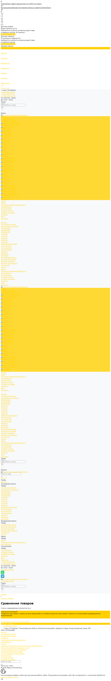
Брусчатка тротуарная (9, 226)
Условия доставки (8, 213)
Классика (4, 254)
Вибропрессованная (9, 244)
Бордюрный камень (8, 258)
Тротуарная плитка (8, 224)
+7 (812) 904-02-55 (8, 564)
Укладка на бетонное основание (14, 650)
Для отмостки (6, 248)
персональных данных (9, 677)
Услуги (3, 267)
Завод (3, 269)
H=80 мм (4, 242)
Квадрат (4, 252)
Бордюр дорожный (8, 260)
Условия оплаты (7, 211)
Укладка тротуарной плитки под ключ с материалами (22, 646)
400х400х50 (6, 230)
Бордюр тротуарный (9, 263)
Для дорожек (6, 246)
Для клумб (5, 265)
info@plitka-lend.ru (8, 92)
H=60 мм (4, 240)
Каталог (4, 222)
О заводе (4, 638)
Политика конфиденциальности (13, 205)
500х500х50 (5, 232)
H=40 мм (4, 234)
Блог (3, 283)
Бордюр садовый (8, 261)
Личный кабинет (7, 570)
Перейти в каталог (8, 34)
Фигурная (4, 256)
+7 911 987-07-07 (7, 581)
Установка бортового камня (12, 652)
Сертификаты (6, 207)
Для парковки (6, 250)
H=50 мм (4, 238)
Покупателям (6, 275)
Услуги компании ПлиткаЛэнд (12, 654)
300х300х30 (5, 228)
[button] (55, 2)
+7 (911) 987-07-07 (8, 562)
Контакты (4, 285)
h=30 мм (4, 236)
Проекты (4, 281)
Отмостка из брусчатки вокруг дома (15, 648)
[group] (55, 5)
